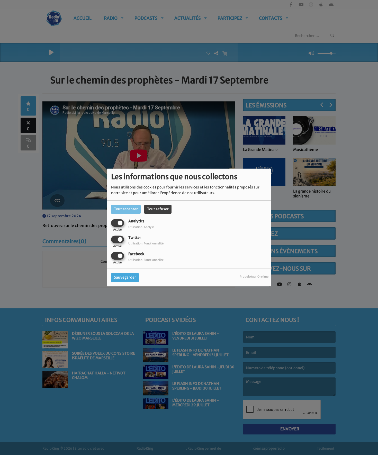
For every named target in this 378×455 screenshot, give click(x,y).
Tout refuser (158, 209)
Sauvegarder (125, 277)
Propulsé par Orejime (254, 277)
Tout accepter (126, 209)
